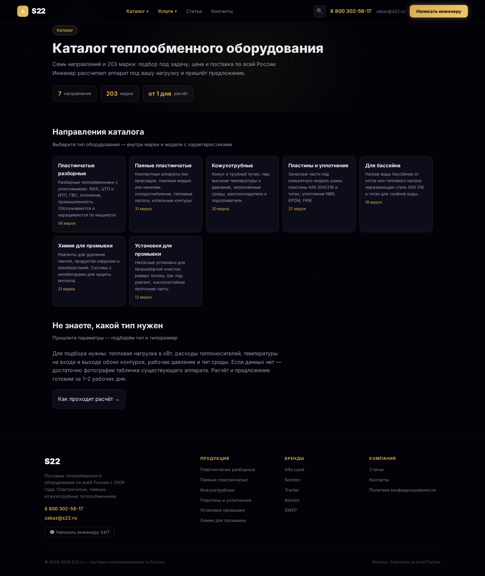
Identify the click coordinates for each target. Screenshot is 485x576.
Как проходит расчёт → (89, 399)
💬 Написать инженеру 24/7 (79, 532)
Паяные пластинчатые (224, 479)
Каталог (135, 11)
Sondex (292, 479)
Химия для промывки (223, 520)
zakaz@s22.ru (390, 11)
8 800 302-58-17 (351, 11)
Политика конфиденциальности (402, 490)
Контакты (222, 11)
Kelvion (292, 500)
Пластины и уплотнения (225, 500)
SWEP (291, 510)
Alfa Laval (294, 469)
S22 (33, 11)
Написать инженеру (438, 11)
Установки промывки (222, 510)
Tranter (292, 490)
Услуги (165, 11)
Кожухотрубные (217, 490)
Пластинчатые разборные (227, 469)
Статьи (194, 11)
